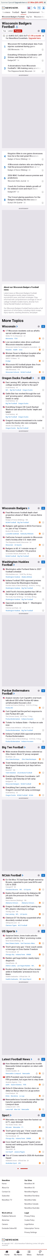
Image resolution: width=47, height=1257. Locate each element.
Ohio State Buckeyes (29, 759)
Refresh (40, 1255)
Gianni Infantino (16, 1085)
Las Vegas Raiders (23, 966)
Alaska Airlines (27, 577)
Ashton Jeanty (11, 966)
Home (6, 1255)
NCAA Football (26, 372)
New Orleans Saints (12, 943)
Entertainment (34, 12)
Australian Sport (11, 1163)
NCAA (31, 795)
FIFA (24, 1085)
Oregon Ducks (28, 390)
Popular (18, 31)
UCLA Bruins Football (24, 773)
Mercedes (16, 1127)
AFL (19, 1163)
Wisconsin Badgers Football (13, 17)
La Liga (21, 1096)
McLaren (9, 1127)
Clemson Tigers (11, 925)
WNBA (28, 954)
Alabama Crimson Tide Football (13, 903)
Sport (23, 12)
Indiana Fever (20, 954)
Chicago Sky (10, 954)
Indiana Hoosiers (27, 719)
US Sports (18, 545)
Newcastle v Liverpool (13, 1073)
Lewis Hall (9, 1109)
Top (4, 31)
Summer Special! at (22, 2)
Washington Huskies (13, 577)
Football (15, 12)
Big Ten (29, 17)
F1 (22, 1127)
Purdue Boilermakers (13, 719)
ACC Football (22, 925)
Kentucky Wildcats (26, 534)
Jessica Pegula (19, 1152)
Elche (7, 1096)
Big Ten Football (15, 390)
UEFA (7, 1085)
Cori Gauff (9, 1152)
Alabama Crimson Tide (29, 903)
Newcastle (26, 1073)
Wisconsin (9, 545)
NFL (7, 390)
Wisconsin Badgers (12, 784)
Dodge (8, 361)
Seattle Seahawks (12, 979)
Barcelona (14, 1096)
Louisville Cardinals (12, 534)
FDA (15, 338)
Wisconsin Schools (12, 372)
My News (18, 1255)
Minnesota (9, 338)
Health (15, 350)
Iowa (20, 350)
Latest (10, 31)
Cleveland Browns (12, 889)
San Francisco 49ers (28, 943)
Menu (29, 1255)
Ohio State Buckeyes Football (13, 759)
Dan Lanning (10, 914)
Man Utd (17, 1109)
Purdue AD (9, 708)
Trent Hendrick (11, 773)
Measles (9, 350)
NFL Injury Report (25, 979)
